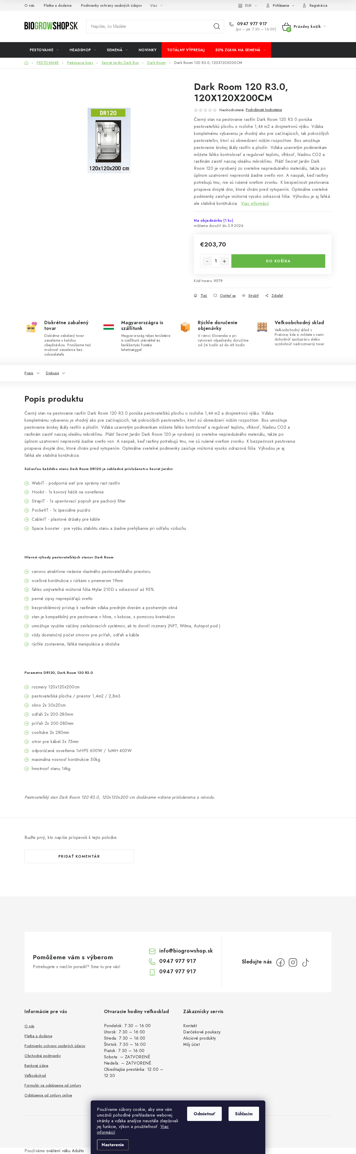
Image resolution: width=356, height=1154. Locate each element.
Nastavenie (113, 1145)
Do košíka (278, 261)
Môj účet (191, 1044)
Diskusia (52, 373)
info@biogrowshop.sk (186, 951)
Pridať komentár (79, 856)
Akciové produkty (199, 1038)
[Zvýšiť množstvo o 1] (224, 261)
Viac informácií (255, 203)
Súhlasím (244, 1114)
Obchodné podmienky (42, 1055)
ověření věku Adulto (65, 1151)
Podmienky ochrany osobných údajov (111, 5)
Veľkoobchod (35, 1075)
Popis (28, 373)
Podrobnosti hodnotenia (264, 110)
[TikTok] (305, 962)
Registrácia (319, 5)
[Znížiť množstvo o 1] (207, 261)
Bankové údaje (36, 1065)
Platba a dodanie (57, 5)
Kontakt (190, 1026)
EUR (248, 5)
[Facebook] (280, 962)
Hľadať (217, 26)
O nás (29, 5)
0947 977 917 (251, 24)
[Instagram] (293, 962)
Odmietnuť (204, 1114)
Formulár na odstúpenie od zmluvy (52, 1085)
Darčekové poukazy (202, 1032)
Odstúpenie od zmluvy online (48, 1095)
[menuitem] (44, 50)
